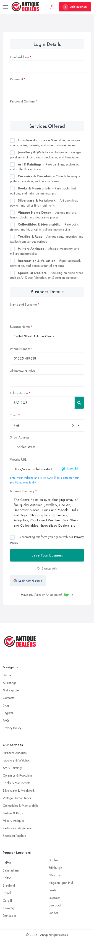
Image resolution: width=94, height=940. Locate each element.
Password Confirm (22, 101)
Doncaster (9, 915)
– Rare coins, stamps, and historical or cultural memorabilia (44, 227)
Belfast (7, 863)
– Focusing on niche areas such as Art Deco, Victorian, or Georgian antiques (46, 275)
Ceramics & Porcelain (17, 775)
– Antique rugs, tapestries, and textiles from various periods (47, 239)
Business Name (20, 326)
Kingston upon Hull (61, 882)
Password (16, 79)
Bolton (7, 878)
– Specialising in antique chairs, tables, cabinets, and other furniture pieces (45, 142)
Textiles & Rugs (13, 813)
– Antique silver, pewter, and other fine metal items (44, 203)
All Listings (9, 682)
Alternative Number (22, 371)
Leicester (54, 897)
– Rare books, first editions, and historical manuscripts (43, 191)
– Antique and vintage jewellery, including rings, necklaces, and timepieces (45, 155)
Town (13, 415)
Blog (6, 705)
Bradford (9, 885)
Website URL (18, 459)
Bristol (7, 893)
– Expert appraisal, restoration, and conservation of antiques (45, 263)
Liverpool (55, 905)
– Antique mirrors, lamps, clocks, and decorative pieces (43, 215)
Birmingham (11, 870)
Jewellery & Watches (16, 760)
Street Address (19, 437)
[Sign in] (52, 7)
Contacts (8, 698)
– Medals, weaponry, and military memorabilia (44, 251)
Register (8, 713)
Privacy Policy (12, 728)
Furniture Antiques (14, 753)
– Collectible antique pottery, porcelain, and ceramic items (45, 179)
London (54, 913)
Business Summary (22, 491)
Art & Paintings (12, 768)
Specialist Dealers (14, 835)
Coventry (9, 908)
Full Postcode (19, 393)
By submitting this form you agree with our (47, 540)
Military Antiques (13, 820)
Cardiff (7, 900)
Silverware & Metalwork (18, 790)
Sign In (68, 594)
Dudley (53, 860)
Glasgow (55, 875)
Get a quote (11, 690)
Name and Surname (23, 304)
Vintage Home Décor (17, 798)
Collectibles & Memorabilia (20, 805)
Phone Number (20, 349)
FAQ (6, 720)
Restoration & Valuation (18, 828)
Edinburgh (55, 867)
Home (7, 675)
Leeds (52, 890)
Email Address (19, 57)
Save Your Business (47, 555)
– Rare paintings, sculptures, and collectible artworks (45, 167)
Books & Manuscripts (16, 783)
